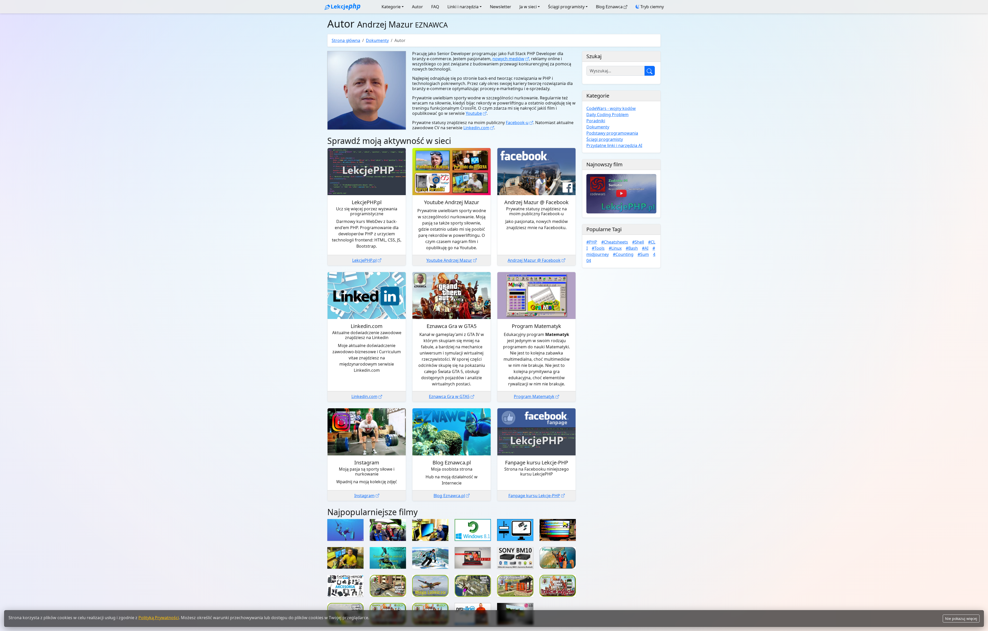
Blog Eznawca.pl (449, 495)
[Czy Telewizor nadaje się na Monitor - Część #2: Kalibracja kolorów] (558, 530)
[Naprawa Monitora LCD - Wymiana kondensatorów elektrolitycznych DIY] (515, 530)
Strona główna (346, 40)
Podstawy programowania (612, 133)
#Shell (638, 242)
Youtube (474, 113)
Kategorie (391, 7)
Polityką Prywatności (158, 617)
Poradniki (595, 121)
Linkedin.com (476, 128)
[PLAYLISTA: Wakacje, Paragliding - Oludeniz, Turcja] (558, 558)
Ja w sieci (528, 7)
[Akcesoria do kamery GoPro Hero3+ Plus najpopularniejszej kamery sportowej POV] (345, 586)
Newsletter (500, 7)
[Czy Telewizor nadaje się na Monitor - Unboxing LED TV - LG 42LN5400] (430, 530)
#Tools (598, 248)
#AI (645, 248)
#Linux (615, 248)
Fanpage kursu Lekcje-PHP (534, 495)
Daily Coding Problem (607, 114)
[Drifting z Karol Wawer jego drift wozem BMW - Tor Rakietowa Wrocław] (388, 530)
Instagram (364, 495)
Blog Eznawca (609, 7)
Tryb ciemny (651, 7)
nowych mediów (508, 59)
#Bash (632, 248)
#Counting (623, 254)
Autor (417, 7)
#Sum (643, 254)
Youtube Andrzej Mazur (449, 260)
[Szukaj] (650, 71)
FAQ (435, 7)
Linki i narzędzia (463, 7)
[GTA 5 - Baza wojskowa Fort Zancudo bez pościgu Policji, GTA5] (473, 586)
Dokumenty (377, 40)
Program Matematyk (534, 396)
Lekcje (345, 6)
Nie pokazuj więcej (961, 618)
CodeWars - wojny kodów (611, 108)
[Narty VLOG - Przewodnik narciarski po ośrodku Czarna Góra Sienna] (430, 558)
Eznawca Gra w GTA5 (449, 396)
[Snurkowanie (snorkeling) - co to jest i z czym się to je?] (345, 558)
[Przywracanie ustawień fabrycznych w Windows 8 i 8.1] (473, 530)
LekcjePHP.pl (364, 260)
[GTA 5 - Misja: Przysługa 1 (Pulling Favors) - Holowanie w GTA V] (388, 586)
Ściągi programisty (566, 7)
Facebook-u (517, 122)
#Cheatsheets (614, 242)
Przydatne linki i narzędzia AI (614, 145)
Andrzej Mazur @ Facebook (534, 260)
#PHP (591, 242)
